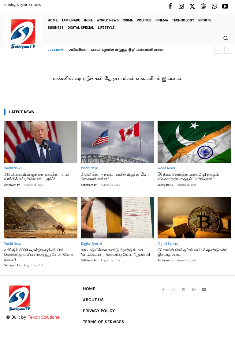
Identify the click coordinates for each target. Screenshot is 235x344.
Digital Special (91, 244)
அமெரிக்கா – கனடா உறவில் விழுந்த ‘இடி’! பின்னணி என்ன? (114, 176)
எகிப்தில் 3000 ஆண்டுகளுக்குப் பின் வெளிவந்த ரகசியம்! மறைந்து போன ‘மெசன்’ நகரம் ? (40, 255)
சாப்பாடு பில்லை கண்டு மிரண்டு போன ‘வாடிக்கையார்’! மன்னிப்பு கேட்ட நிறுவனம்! (115, 252)
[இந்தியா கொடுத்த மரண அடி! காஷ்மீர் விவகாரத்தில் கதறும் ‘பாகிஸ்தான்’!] (194, 142)
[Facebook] (170, 6)
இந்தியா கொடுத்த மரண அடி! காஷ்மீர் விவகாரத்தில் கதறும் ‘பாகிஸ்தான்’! (133, 50)
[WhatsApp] (214, 6)
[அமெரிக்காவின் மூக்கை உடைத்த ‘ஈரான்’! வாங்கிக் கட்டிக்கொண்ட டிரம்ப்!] (40, 142)
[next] (228, 50)
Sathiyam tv (12, 184)
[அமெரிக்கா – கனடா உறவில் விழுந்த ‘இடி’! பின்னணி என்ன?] (117, 142)
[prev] (218, 50)
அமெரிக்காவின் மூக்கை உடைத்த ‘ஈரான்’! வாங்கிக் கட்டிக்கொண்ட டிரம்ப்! (37, 176)
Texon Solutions (43, 317)
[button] (225, 38)
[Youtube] (225, 6)
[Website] (203, 6)
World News (12, 168)
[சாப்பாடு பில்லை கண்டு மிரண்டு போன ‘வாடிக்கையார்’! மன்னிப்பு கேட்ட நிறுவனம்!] (117, 217)
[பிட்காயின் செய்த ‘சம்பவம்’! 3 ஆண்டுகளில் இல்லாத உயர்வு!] (194, 217)
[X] (192, 6)
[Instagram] (181, 6)
